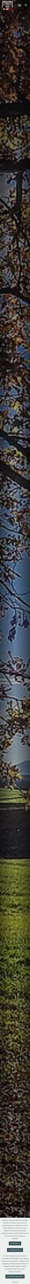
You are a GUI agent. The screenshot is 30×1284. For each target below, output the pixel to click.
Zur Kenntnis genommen (15, 1276)
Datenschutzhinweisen (19, 1236)
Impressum (15, 1282)
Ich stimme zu (15, 1243)
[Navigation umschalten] (19, 5)
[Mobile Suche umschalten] (26, 5)
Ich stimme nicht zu (15, 1250)
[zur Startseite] (7, 5)
